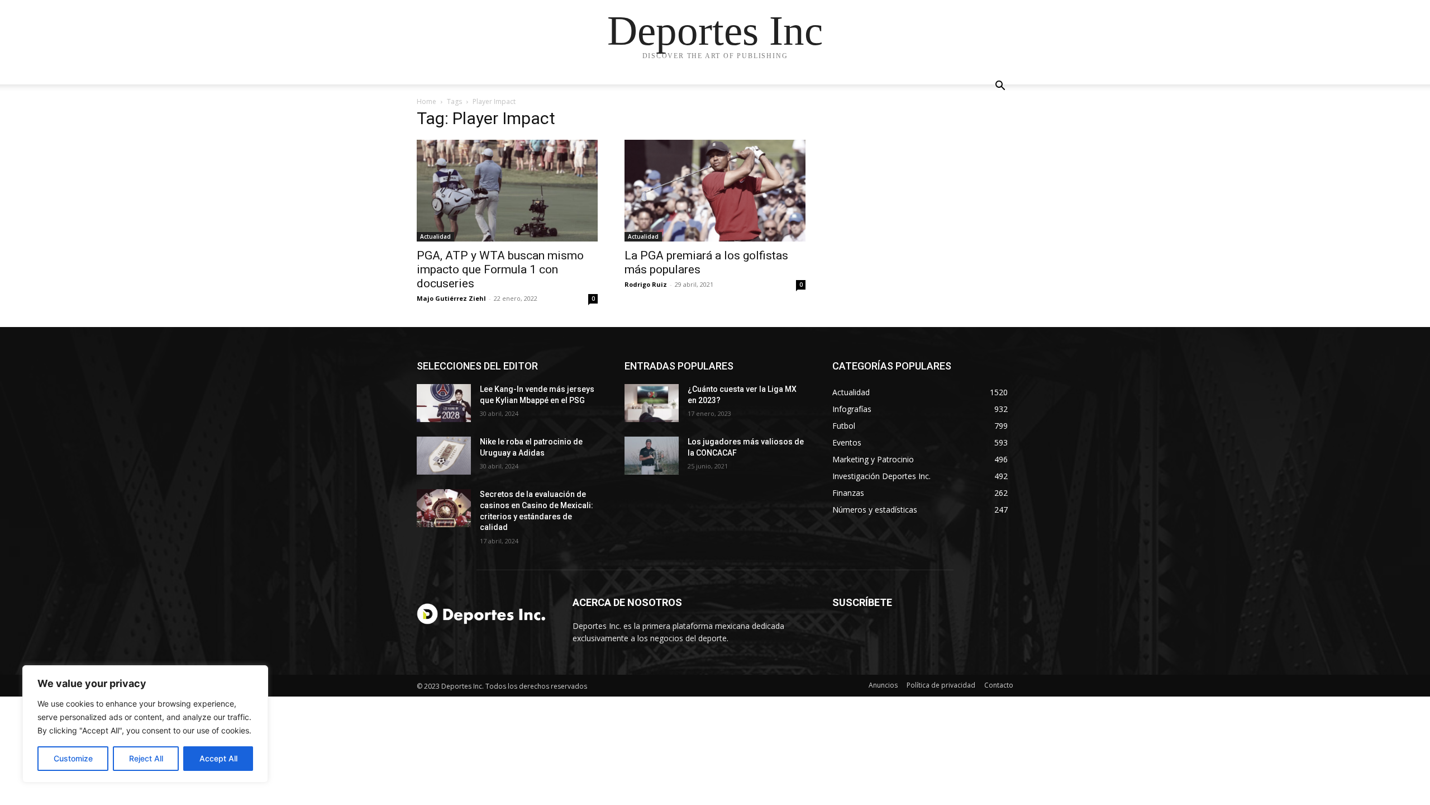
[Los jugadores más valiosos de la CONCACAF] (652, 456)
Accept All (218, 758)
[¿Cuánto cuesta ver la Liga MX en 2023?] (652, 403)
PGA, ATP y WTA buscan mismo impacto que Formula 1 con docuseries (500, 269)
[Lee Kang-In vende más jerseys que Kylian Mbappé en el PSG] (444, 403)
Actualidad (435, 236)
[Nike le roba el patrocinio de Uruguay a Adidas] (444, 456)
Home (426, 101)
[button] (999, 87)
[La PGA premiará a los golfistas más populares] (715, 191)
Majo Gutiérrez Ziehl (451, 298)
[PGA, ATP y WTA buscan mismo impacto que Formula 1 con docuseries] (507, 191)
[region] (145, 724)
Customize (73, 758)
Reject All (146, 758)
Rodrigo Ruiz (646, 284)
